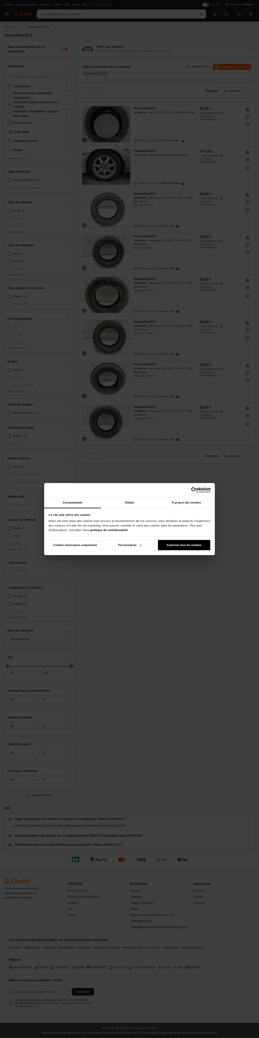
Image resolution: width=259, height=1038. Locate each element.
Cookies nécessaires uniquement (75, 545)
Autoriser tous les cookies (184, 545)
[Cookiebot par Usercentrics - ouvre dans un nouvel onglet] (194, 490)
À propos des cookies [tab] (186, 502)
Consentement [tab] (72, 502)
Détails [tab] (129, 502)
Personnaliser (127, 545)
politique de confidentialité (109, 530)
